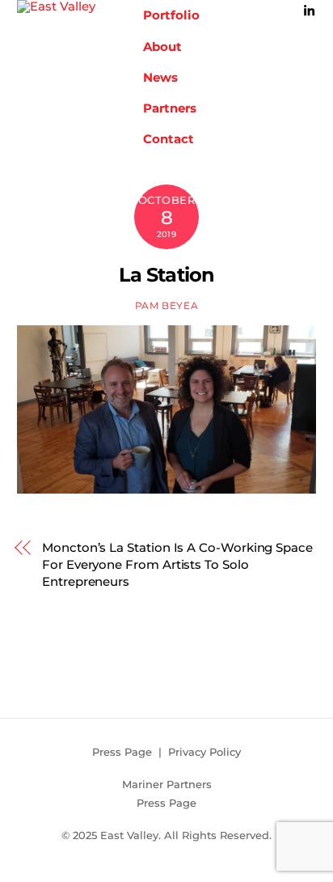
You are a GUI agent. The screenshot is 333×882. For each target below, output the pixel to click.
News (160, 77)
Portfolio (171, 15)
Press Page (122, 751)
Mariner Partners (167, 784)
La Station (166, 274)
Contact (168, 138)
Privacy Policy (204, 751)
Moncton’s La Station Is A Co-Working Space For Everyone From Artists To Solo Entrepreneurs (177, 564)
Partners (169, 108)
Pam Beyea (166, 305)
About (162, 46)
